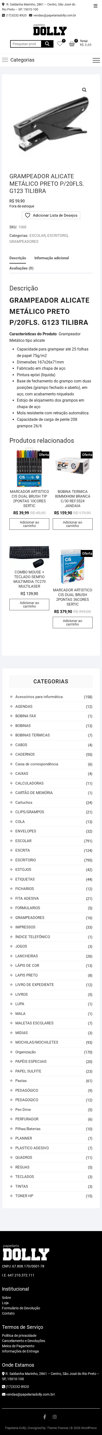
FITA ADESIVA (27, 898)
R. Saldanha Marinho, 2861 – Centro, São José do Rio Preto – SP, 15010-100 (38, 6)
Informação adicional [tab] (51, 258)
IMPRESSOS (25, 927)
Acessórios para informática (39, 697)
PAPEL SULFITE (28, 1071)
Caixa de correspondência (36, 764)
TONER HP (24, 1196)
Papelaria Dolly (15, 1428)
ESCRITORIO (57, 235)
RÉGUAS (22, 1167)
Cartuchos (23, 802)
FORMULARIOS (27, 908)
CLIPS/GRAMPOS (29, 812)
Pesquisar (47, 44)
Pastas (21, 1080)
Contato (8, 1313)
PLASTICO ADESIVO (32, 1148)
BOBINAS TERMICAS (32, 735)
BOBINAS (23, 725)
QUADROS (23, 1157)
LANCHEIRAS (26, 956)
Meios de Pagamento (18, 1346)
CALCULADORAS (29, 783)
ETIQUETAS (25, 879)
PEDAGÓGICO (26, 1090)
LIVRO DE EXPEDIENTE (34, 985)
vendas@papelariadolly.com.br (54, 15)
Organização (25, 1052)
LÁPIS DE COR (27, 965)
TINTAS (21, 1186)
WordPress (89, 1428)
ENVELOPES (25, 831)
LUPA (19, 1004)
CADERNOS (25, 754)
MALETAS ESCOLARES (34, 1023)
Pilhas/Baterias (28, 1129)
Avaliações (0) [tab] (21, 268)
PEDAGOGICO (26, 1100)
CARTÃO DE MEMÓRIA (34, 793)
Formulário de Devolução (21, 1308)
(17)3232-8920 (16, 15)
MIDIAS (21, 1033)
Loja (5, 1303)
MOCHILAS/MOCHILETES (36, 1042)
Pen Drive (23, 1109)
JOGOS (21, 946)
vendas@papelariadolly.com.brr (30, 1394)
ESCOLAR (37, 235)
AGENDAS (23, 706)
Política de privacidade (19, 1336)
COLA (20, 821)
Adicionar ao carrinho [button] (29, 524)
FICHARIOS (24, 889)
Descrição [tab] (17, 258)
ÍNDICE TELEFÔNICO (32, 937)
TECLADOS (24, 1176)
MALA (20, 1013)
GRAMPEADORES (23, 241)
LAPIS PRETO (26, 975)
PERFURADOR (26, 1119)
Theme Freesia (57, 1428)
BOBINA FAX (25, 716)
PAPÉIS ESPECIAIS (31, 1061)
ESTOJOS (23, 869)
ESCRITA (22, 850)
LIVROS (21, 994)
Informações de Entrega (20, 1351)
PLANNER (23, 1138)
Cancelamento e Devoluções (23, 1341)
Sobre (6, 1298)
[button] (84, 90)
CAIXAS (21, 773)
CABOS (21, 745)
